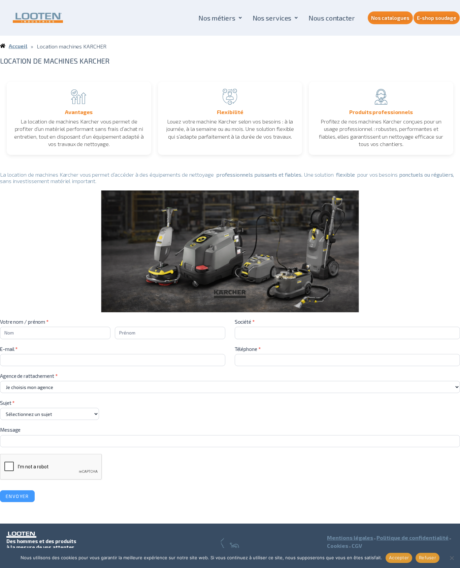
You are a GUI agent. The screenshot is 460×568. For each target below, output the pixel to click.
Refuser (427, 557)
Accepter (399, 557)
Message (10, 430)
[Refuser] (451, 558)
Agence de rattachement (29, 376)
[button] (220, 18)
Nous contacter (331, 18)
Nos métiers (216, 18)
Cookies (337, 545)
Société (245, 322)
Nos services (272, 18)
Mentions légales (350, 537)
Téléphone (248, 349)
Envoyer (17, 496)
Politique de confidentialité (412, 537)
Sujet (7, 403)
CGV (357, 545)
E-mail (9, 349)
